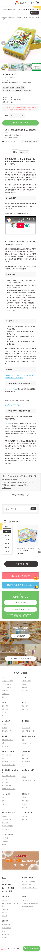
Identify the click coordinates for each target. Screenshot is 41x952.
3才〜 (7, 543)
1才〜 (7, 539)
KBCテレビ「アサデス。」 (13, 405)
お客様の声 (5, 909)
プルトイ (4, 779)
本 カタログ (26, 761)
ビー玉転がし (6, 721)
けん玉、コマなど (28, 770)
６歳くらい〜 (26, 709)
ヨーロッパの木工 (7, 826)
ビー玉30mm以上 (7, 687)
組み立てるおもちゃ (28, 736)
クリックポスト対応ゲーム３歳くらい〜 (14, 482)
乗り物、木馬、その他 (8, 789)
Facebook (6, 924)
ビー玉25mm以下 (7, 684)
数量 (6, 115)
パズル (24, 677)
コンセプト (5, 881)
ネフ (3, 715)
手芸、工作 (25, 758)
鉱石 (3, 697)
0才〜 (7, 535)
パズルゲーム (26, 691)
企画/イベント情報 (8, 888)
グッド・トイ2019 (11, 389)
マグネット (5, 801)
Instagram (7, 928)
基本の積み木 (6, 706)
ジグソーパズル (26, 681)
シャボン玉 (5, 838)
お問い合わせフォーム (20, 609)
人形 (3, 758)
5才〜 (7, 547)
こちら (7, 424)
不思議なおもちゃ (7, 841)
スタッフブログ (6, 912)
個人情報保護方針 (27, 907)
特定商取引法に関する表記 (30, 903)
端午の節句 (25, 801)
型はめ (24, 684)
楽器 (3, 743)
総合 (7, 531)
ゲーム (22, 17)
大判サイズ (25, 819)
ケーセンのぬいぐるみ (8, 765)
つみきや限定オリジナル (10, 479)
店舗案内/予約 (6, 884)
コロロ (4, 724)
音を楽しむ (5, 736)
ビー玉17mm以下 (7, 681)
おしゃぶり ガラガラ (8, 776)
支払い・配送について (25, 82)
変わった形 (5, 709)
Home (3, 17)
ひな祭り (24, 797)
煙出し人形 (5, 823)
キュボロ (4, 728)
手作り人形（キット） (8, 755)
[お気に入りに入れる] (2, 24)
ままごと (24, 724)
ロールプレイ (26, 728)
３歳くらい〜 (28, 17)
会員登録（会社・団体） (29, 888)
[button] (3, 2)
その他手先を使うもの (29, 780)
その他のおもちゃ (8, 834)
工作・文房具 (27, 751)
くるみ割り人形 (6, 819)
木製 (23, 740)
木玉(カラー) (5, 694)
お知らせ (4, 916)
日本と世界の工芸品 (8, 812)
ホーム (4, 878)
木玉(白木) (5, 691)
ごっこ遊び (25, 721)
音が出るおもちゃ (7, 740)
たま (3, 677)
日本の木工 (5, 816)
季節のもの (25, 794)
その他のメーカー (7, 731)
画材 (23, 755)
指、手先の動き (6, 785)
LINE (5, 937)
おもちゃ (4, 900)
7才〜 (7, 551)
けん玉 (24, 777)
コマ (23, 774)
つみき (4, 702)
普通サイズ (25, 816)
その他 (4, 844)
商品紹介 (15, 152)
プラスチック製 (26, 743)
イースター (25, 804)
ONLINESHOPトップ (9, 9)
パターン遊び (6, 794)
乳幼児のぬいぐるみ (8, 761)
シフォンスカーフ (27, 812)
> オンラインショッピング (12, 17)
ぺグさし (4, 804)
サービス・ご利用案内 (29, 881)
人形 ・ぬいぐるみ (8, 751)
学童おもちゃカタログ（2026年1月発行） (15, 485)
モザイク (4, 797)
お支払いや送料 (23, 152)
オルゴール (5, 746)
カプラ (4, 712)
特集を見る (34, 12)
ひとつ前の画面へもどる (21, 495)
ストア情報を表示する (12, 138)
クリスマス (25, 807)
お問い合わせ (26, 900)
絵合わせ (24, 687)
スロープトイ (6, 782)
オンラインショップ (28, 877)
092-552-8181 (20, 602)
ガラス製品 (5, 829)
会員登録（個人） (27, 884)
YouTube (6, 934)
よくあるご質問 (7, 891)
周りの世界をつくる (28, 731)
